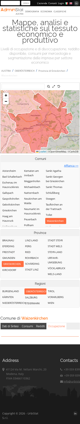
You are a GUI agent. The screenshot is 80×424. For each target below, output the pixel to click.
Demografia (32, 11)
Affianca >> (71, 165)
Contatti (52, 3)
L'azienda (42, 3)
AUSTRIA (6, 70)
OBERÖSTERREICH (25, 70)
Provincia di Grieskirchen (51, 70)
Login (61, 3)
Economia (46, 11)
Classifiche (60, 11)
